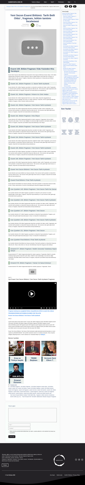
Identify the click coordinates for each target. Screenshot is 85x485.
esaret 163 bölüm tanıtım (47, 388)
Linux (19, 459)
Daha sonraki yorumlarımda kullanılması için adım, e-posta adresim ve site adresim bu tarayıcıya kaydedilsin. (32, 432)
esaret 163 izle (33, 390)
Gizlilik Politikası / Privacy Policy (72, 475)
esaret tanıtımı (19, 393)
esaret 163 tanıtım (41, 390)
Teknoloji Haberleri (23, 456)
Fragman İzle (27, 6)
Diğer (69, 2)
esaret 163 (15, 388)
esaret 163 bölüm (22, 388)
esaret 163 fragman (13, 390)
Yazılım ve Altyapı (36, 2)
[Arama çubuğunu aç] (75, 2)
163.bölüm (50, 386)
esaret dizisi (16, 391)
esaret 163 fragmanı (24, 390)
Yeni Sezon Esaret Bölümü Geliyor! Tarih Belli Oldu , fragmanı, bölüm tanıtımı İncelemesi (32, 395)
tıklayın (43, 334)
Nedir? (52, 2)
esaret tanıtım (11, 393)
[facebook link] (82, 460)
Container (15, 459)
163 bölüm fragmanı (25, 386)
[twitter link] (79, 460)
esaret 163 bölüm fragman (34, 388)
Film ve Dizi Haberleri (19, 6)
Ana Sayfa (52, 475)
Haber (45, 2)
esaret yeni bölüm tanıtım (30, 393)
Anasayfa (8, 6)
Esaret (10, 388)
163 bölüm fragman (15, 386)
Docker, (13, 457)
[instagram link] (76, 460)
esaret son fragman (49, 391)
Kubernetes (7, 457)
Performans (61, 2)
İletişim (5, 465)
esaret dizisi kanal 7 (25, 391)
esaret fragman (34, 391)
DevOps (17, 457)
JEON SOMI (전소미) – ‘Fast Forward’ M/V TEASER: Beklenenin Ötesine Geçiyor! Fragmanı (33, 396)
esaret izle (41, 391)
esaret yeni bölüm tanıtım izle (44, 393)
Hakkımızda (59, 475)
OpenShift (9, 459)
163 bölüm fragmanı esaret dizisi (39, 386)
